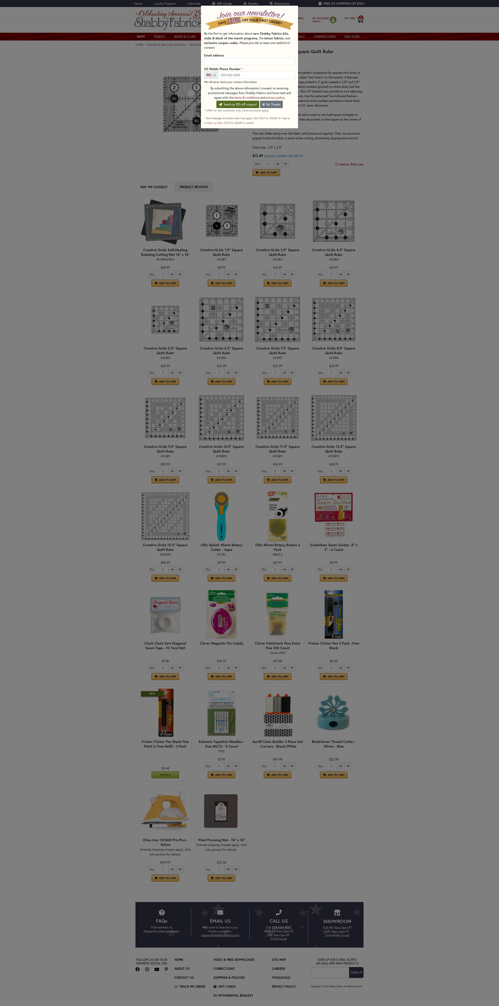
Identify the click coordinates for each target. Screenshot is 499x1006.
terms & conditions (246, 97)
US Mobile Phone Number (223, 69)
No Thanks (272, 104)
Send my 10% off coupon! (240, 104)
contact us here (213, 123)
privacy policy (275, 97)
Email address (214, 55)
